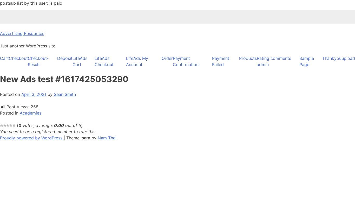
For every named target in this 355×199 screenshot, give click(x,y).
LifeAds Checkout (104, 61)
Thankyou (331, 58)
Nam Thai (107, 137)
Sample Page (306, 61)
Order (167, 58)
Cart (4, 58)
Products (248, 58)
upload (348, 58)
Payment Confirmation (186, 61)
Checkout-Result (38, 61)
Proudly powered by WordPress (32, 137)
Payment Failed (220, 61)
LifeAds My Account (137, 61)
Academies (30, 113)
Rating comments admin (274, 61)
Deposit (65, 58)
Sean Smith (65, 94)
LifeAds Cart (80, 61)
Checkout (18, 58)
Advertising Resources (22, 33)
